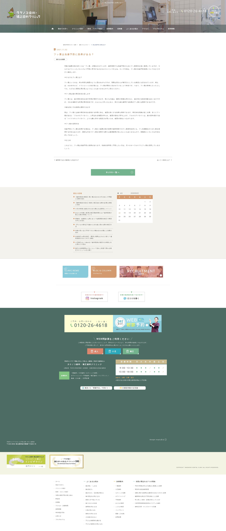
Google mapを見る (157, 439)
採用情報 (171, 29)
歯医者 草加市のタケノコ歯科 (69, 44)
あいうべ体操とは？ (163, 160)
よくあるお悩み (132, 29)
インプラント (120, 510)
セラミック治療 (120, 493)
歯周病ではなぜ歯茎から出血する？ (67, 160)
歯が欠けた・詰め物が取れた (95, 493)
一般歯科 (118, 486)
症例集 (119, 29)
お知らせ (58, 516)
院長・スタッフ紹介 (95, 29)
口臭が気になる (91, 510)
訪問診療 (118, 517)
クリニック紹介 (78, 29)
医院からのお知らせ (72, 271)
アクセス (145, 29)
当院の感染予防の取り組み (64, 495)
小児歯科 (118, 489)
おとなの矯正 (120, 503)
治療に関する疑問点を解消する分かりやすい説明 (150, 493)
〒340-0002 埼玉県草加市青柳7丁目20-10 (21, 444)
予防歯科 (118, 500)
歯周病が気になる (91, 506)
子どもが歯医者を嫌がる (93, 520)
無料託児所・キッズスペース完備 (145, 506)
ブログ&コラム (158, 29)
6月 (121, 193)
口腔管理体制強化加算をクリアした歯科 (147, 503)
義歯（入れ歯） (120, 513)
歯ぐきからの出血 (91, 503)
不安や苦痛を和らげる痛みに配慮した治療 (148, 486)
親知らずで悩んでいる (93, 500)
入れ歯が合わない (91, 517)
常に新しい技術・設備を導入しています (147, 500)
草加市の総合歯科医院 (142, 489)
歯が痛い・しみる (91, 486)
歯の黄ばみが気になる (93, 496)
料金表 (58, 499)
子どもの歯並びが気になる (94, 524)
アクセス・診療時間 (62, 505)
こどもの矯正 (120, 506)
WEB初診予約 (60, 512)
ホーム (58, 481)
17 (120, 213)
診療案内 (110, 29)
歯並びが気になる (91, 513)
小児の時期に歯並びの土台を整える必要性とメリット (93, 209)
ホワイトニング (120, 496)
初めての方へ (63, 29)
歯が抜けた (89, 489)
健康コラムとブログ (83, 44)
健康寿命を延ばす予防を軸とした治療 (147, 496)
